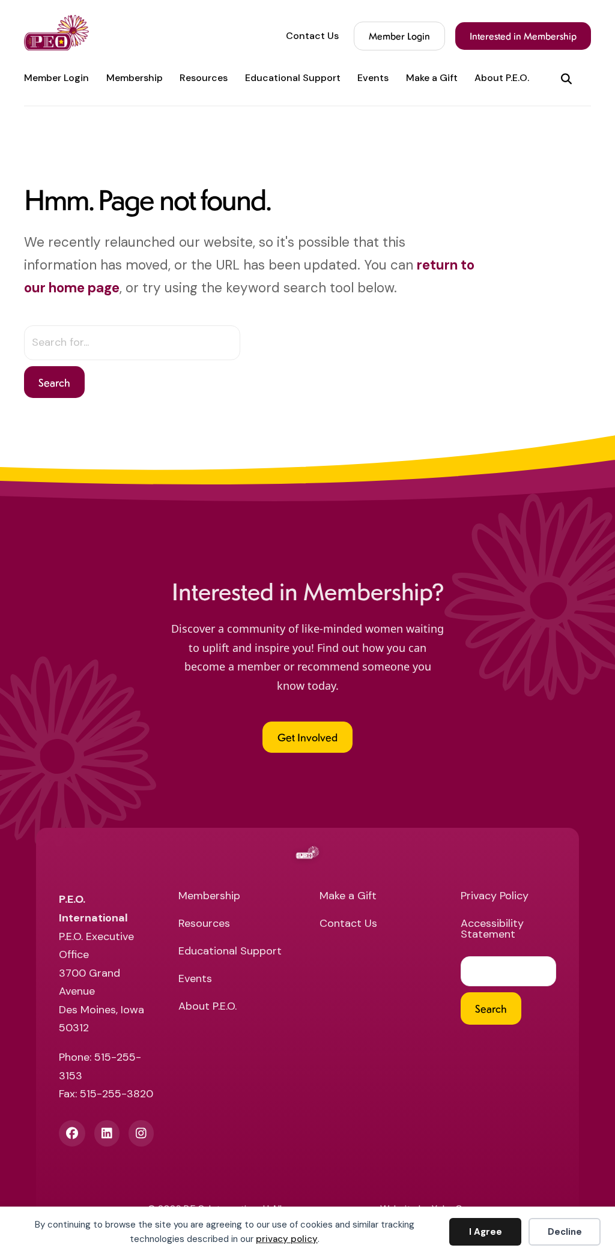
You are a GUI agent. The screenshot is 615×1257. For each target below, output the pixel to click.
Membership (134, 78)
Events (373, 78)
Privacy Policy (495, 896)
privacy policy (287, 1239)
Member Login (399, 36)
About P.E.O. (501, 78)
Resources (204, 78)
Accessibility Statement (492, 929)
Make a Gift (432, 78)
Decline (565, 1232)
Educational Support (293, 78)
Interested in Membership (523, 36)
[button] (569, 78)
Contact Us (312, 36)
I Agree (485, 1232)
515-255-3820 (116, 1094)
